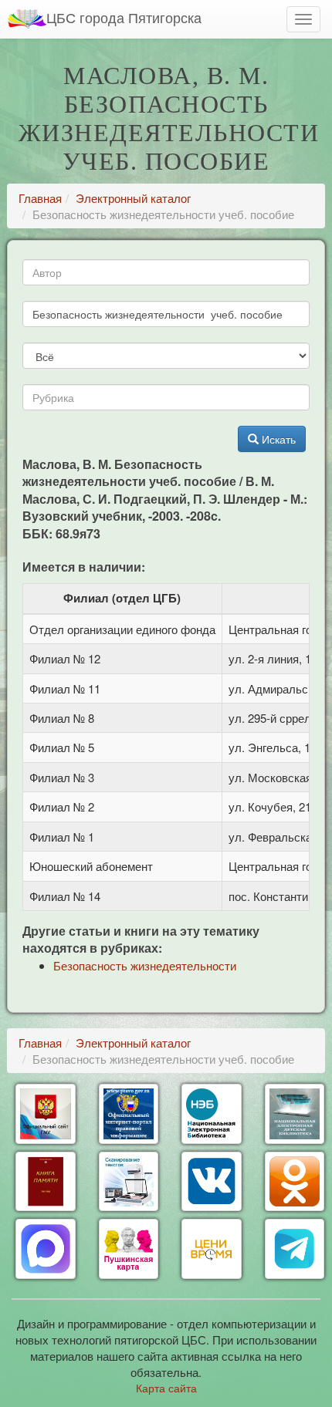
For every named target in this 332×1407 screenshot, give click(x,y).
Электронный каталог (133, 198)
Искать (277, 439)
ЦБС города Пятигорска (124, 17)
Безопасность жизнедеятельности (144, 965)
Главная (40, 198)
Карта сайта (166, 1387)
